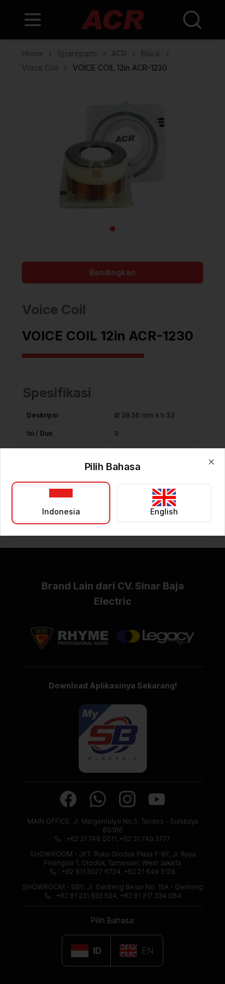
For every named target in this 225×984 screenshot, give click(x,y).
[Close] (211, 462)
